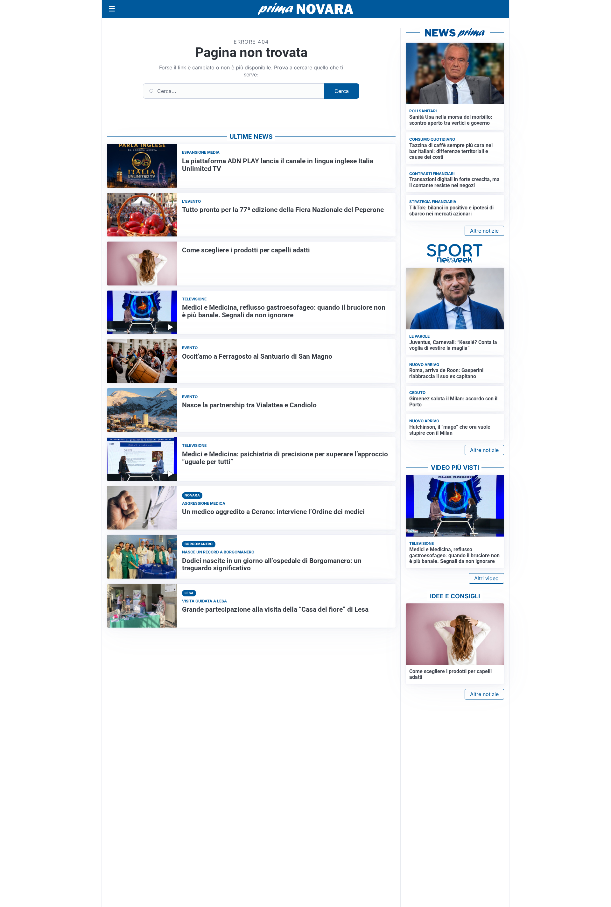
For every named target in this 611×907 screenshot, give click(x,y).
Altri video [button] (486, 578)
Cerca (341, 91)
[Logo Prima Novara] (305, 9)
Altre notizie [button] (484, 231)
